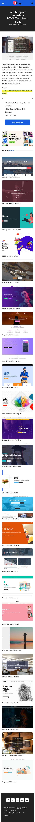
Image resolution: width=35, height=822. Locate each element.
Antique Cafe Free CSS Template (12, 755)
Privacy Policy (13, 813)
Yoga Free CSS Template (10, 335)
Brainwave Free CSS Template (12, 414)
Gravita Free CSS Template (11, 545)
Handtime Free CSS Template (11, 309)
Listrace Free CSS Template (11, 177)
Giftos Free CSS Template (10, 624)
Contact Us (7, 815)
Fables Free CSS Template (10, 571)
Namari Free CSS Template (11, 703)
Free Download (17, 122)
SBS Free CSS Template (10, 256)
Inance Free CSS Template (10, 387)
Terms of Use (22, 813)
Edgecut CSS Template (9, 782)
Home (5, 813)
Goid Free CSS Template (10, 493)
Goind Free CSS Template (10, 519)
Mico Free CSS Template (10, 598)
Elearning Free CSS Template (11, 466)
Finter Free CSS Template (10, 729)
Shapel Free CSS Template (10, 677)
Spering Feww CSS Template (11, 230)
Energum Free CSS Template (11, 440)
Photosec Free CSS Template (11, 650)
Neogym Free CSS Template (11, 203)
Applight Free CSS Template (11, 361)
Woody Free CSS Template (10, 282)
